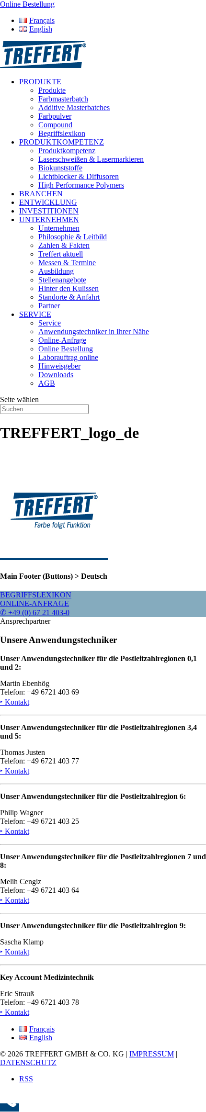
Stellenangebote (62, 280)
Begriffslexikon (61, 133)
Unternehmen (59, 228)
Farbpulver (54, 116)
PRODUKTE (40, 82)
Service (49, 323)
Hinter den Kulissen (68, 288)
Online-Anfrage (62, 340)
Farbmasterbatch (63, 99)
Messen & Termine (67, 262)
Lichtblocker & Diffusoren (78, 176)
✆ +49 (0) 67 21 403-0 (34, 612)
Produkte (52, 90)
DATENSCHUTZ (28, 1062)
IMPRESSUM (151, 1054)
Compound (55, 125)
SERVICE (35, 314)
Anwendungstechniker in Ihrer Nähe (93, 331)
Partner (49, 306)
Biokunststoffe (60, 168)
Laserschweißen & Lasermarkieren (91, 159)
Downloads (55, 375)
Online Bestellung (65, 349)
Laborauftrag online (68, 357)
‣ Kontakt (14, 702)
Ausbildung (56, 271)
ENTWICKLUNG (48, 202)
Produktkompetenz (66, 150)
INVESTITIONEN (49, 211)
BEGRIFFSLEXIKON (35, 595)
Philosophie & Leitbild (72, 237)
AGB (46, 383)
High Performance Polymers (81, 185)
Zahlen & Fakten (64, 245)
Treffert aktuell (60, 254)
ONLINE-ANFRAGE (34, 603)
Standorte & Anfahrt (69, 297)
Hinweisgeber (59, 366)
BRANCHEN (41, 194)
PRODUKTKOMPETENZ (61, 142)
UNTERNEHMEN (49, 219)
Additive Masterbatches (74, 107)
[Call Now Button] (9, 1107)
